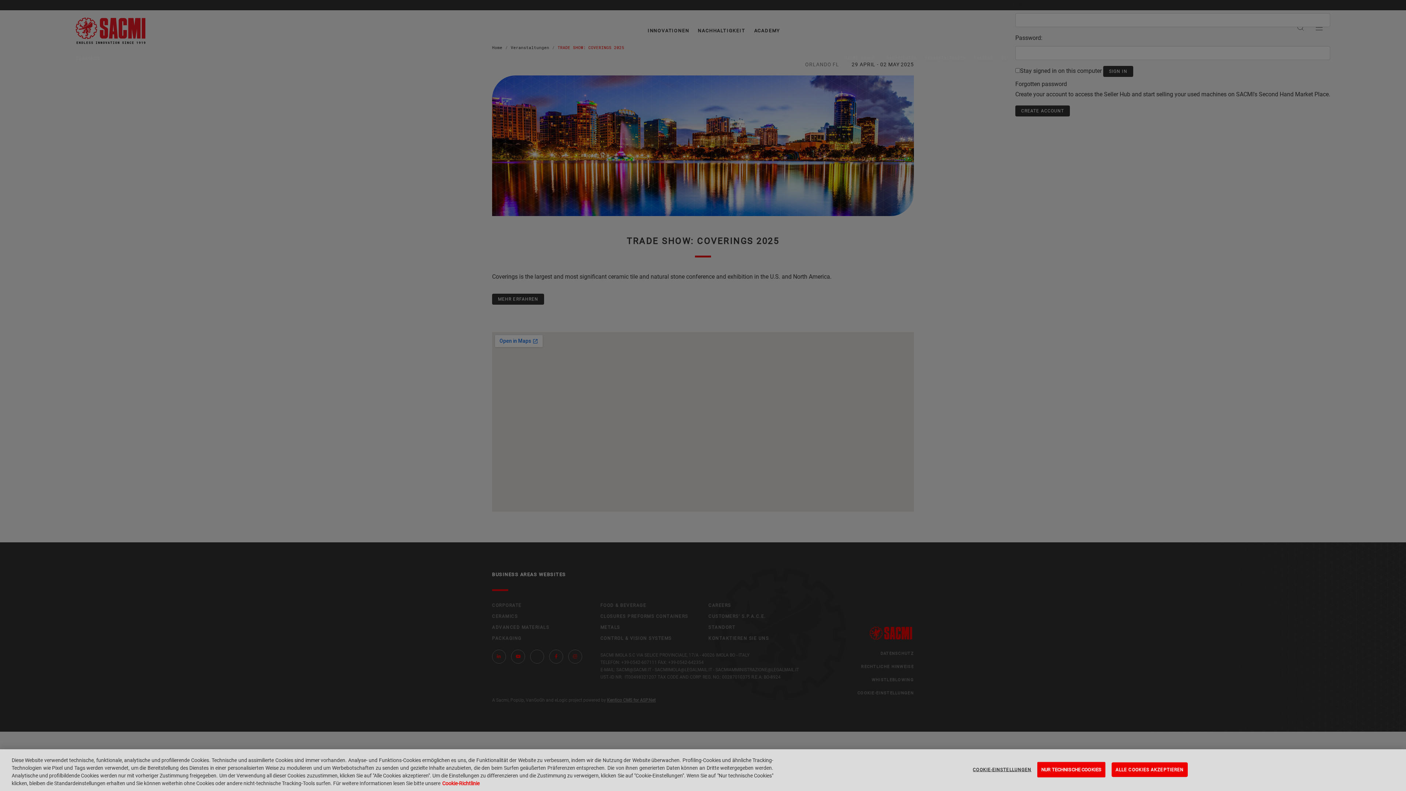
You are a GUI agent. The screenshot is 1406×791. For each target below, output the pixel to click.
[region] (703, 770)
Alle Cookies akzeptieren (1150, 769)
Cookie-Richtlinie (461, 783)
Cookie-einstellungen (1002, 769)
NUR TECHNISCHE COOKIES (1071, 769)
